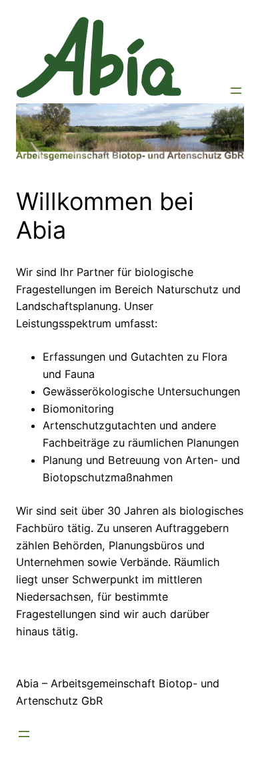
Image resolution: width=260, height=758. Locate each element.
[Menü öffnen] (236, 91)
